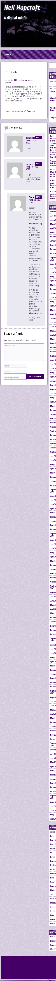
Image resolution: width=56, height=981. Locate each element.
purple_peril (32, 164)
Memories (19, 111)
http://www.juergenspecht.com (41, 313)
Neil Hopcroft (22, 8)
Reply (38, 138)
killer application (20, 80)
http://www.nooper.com (38, 223)
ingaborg (30, 137)
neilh (15, 72)
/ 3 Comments (29, 111)
